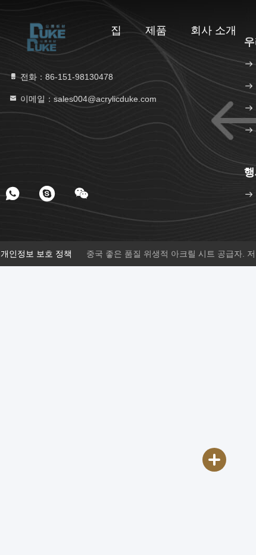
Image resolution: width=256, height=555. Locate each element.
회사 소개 (213, 30)
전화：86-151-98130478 (65, 77)
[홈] (47, 30)
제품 (156, 30)
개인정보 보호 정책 (36, 253)
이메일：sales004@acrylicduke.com (87, 99)
